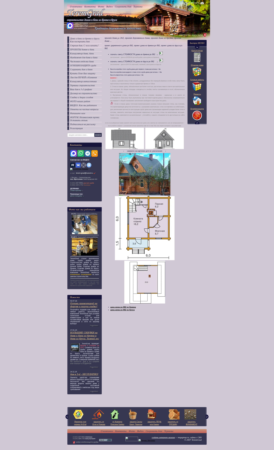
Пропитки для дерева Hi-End (80, 423)
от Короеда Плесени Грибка (117, 423)
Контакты (90, 6)
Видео (109, 6)
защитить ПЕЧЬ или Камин (154, 423)
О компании (76, 6)
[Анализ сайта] (105, 440)
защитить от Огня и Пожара (98, 423)
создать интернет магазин (163, 437)
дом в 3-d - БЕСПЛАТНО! (84, 374)
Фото (101, 6)
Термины (138, 6)
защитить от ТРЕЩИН (173, 423)
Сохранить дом (123, 6)
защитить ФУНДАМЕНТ (191, 423)
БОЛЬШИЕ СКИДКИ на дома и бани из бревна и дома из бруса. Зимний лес (84, 335)
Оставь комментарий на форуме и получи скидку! (83, 305)
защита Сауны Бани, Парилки (136, 423)
